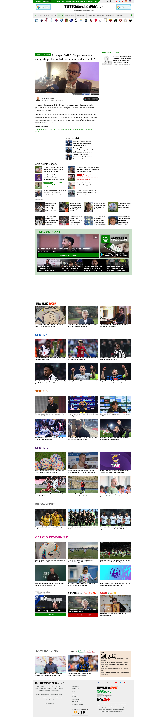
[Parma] (106, 20)
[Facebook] (104, 1)
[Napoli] (101, 20)
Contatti (75, 696)
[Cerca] (131, 15)
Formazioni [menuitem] (91, 15)
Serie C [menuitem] (60, 15)
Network (39, 1)
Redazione (75, 686)
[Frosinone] (61, 20)
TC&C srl (43, 686)
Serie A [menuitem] (46, 15)
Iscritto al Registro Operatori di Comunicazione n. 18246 (49, 694)
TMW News (79, 1)
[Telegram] (119, 1)
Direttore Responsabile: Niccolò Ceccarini (49, 690)
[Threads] (110, 1)
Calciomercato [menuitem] (69, 15)
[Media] (122, 1)
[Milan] (91, 20)
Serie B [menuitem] (53, 15)
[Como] (51, 20)
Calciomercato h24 (90, 1)
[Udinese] (125, 20)
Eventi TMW (75, 688)
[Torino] (120, 20)
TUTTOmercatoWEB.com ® (55, 698)
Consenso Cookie (77, 704)
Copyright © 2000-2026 (42, 698)
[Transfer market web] (130, 1)
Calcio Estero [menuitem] (81, 15)
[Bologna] (42, 20)
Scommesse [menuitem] (110, 15)
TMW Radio (60, 1)
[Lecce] (86, 20)
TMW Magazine (70, 1)
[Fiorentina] (56, 20)
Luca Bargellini (48, 99)
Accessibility (76, 699)
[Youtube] (116, 1)
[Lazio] (81, 20)
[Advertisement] (116, 129)
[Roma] (111, 20)
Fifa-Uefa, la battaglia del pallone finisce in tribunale (116, 662)
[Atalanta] (37, 20)
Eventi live (46, 1)
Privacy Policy (76, 702)
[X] (107, 1)
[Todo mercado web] (126, 1)
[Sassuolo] (116, 20)
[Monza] (96, 20)
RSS (73, 694)
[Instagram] (113, 1)
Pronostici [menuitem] (119, 15)
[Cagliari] (47, 20)
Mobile (74, 691)
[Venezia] (130, 20)
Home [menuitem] (40, 15)
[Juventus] (76, 20)
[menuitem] (35, 15)
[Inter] (71, 20)
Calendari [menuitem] (100, 15)
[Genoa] (66, 20)
